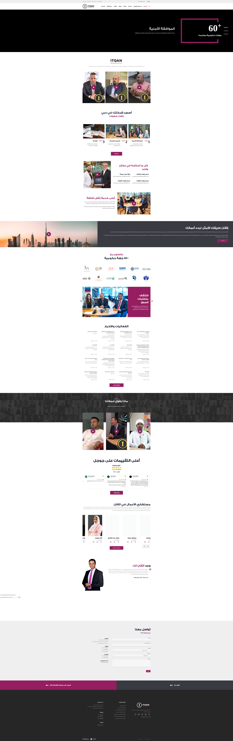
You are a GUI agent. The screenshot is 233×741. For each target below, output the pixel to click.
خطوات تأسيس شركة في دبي (120, 718)
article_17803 (112, 345)
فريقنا (120, 6)
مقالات (115, 6)
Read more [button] (101, 486)
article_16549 (129, 345)
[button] (84, 87)
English (148, 1)
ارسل (148, 671)
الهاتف (148, 648)
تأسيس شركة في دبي (122, 707)
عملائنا (124, 6)
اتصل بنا (103, 6)
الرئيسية (145, 6)
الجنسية (148, 653)
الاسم (149, 637)
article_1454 (147, 371)
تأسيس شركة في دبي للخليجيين (120, 714)
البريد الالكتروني (147, 643)
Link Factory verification (92, 331)
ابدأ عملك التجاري (138, 6)
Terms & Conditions (147, 739)
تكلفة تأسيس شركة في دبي (120, 709)
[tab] (225, 27)
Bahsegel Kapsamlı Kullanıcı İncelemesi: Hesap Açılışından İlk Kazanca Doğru (108, 360)
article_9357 (94, 345)
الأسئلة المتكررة (123, 705)
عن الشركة (109, 6)
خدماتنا (130, 6)
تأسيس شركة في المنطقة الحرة (120, 716)
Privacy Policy (141, 739)
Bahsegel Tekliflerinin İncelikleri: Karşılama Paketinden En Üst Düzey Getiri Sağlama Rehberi (142, 346)
